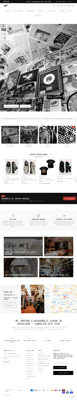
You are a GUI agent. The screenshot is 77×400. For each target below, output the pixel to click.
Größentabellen (31, 363)
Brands (62, 11)
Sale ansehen (25, 106)
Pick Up (9, 394)
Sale (70, 11)
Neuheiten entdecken (11, 106)
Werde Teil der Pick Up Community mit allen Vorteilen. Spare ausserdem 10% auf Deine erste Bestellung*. (63, 356)
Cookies (40, 368)
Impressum (41, 353)
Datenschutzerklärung (44, 355)
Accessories (52, 11)
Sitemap (40, 370)
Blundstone (30, 11)
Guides (38, 15)
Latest (7, 11)
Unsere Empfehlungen (38, 154)
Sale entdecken (69, 198)
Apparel (41, 11)
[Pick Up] (6, 6)
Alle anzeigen (38, 156)
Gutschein (29, 374)
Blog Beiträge (31, 376)
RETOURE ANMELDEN (63, 373)
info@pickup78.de (13, 353)
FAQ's (28, 378)
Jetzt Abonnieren (60, 367)
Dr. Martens (18, 11)
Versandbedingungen (43, 365)
